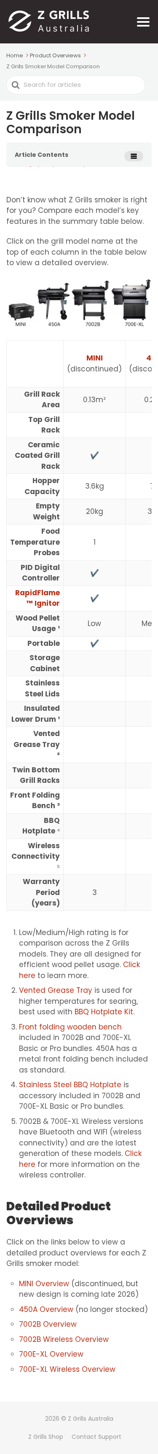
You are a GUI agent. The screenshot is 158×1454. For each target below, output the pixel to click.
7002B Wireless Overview (64, 1339)
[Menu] (143, 22)
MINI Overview (44, 1284)
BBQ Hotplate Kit (104, 1012)
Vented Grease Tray (55, 990)
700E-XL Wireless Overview (67, 1369)
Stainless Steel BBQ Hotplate (70, 1085)
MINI (94, 358)
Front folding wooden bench (70, 1027)
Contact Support (96, 1436)
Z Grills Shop (45, 1436)
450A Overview (46, 1309)
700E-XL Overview (51, 1354)
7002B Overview (48, 1324)
